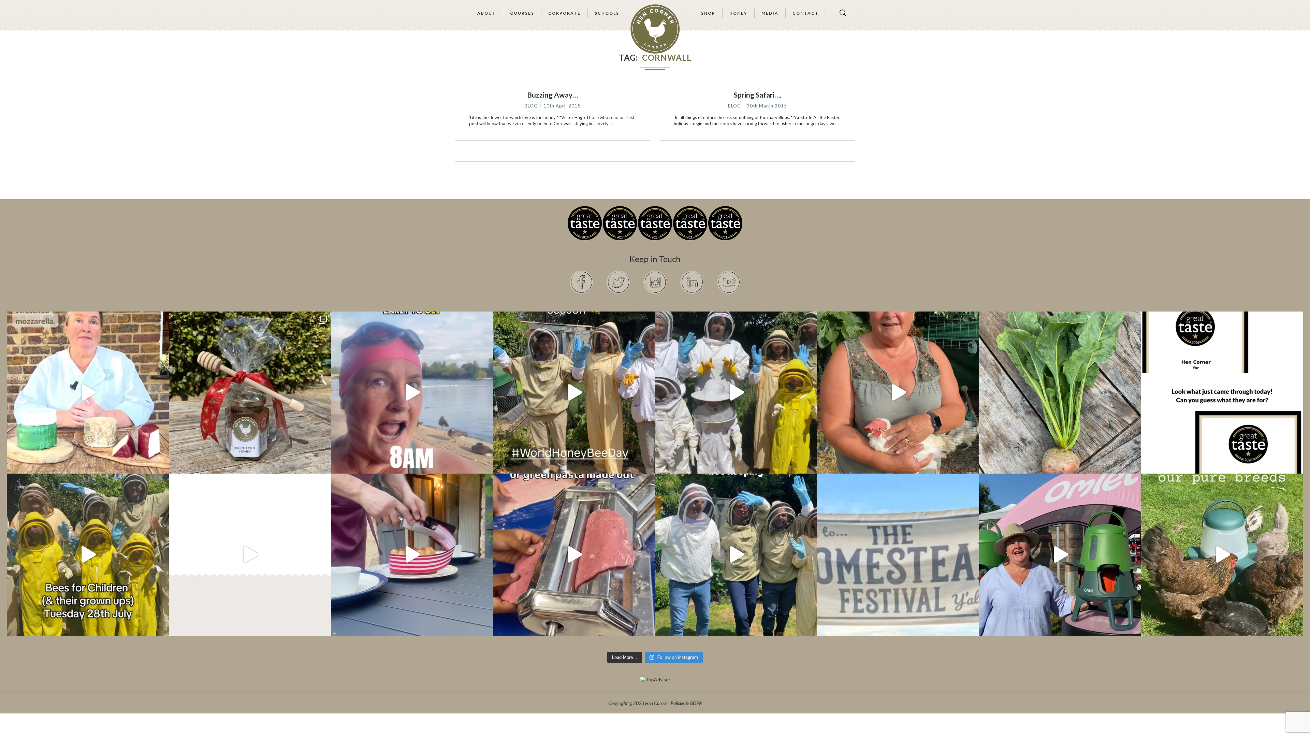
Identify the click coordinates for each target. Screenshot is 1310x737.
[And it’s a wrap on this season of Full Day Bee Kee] (574, 393)
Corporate (564, 13)
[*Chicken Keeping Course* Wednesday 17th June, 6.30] (1222, 555)
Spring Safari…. (757, 94)
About (486, 13)
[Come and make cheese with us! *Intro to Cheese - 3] (88, 393)
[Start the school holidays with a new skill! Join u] (250, 555)
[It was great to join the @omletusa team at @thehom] (1060, 555)
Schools (607, 13)
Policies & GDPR (686, 703)
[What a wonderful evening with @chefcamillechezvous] (412, 555)
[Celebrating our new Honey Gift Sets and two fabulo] (250, 393)
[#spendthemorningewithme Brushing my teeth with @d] (412, 393)
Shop (708, 13)
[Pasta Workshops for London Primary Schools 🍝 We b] (574, 555)
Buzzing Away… (552, 94)
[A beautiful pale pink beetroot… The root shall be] (1060, 393)
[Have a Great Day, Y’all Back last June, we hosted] (898, 555)
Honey (738, 13)
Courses (522, 13)
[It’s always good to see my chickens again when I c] (898, 393)
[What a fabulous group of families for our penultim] (736, 393)
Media (769, 13)
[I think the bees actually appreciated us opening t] (736, 555)
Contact (805, 13)
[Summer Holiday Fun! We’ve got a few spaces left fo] (88, 555)
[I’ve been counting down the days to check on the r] (1222, 393)
